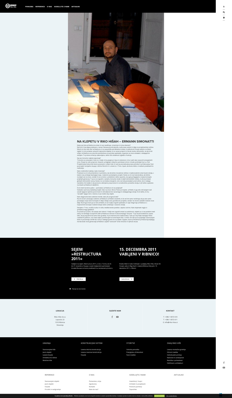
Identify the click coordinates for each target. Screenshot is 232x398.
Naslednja (125, 279)
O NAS (91, 375)
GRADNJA (47, 343)
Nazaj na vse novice (78, 289)
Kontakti (92, 387)
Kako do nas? (93, 389)
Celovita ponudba (132, 349)
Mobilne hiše (47, 360)
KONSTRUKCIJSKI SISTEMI (91, 343)
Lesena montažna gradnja (176, 349)
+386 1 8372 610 (171, 317)
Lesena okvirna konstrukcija (91, 349)
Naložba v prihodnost (175, 360)
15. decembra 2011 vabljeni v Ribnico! (139, 251)
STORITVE (130, 343)
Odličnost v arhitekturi (175, 363)
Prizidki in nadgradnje (53, 389)
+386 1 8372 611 (171, 319)
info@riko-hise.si (171, 322)
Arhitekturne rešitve (50, 358)
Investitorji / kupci (135, 381)
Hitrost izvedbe (172, 352)
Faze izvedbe (131, 355)
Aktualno (75, 7)
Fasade (83, 355)
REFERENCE (49, 375)
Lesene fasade (48, 355)
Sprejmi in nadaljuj (159, 396)
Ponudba (29, 7)
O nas (49, 7)
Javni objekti (47, 352)
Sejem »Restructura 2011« (86, 254)
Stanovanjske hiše (49, 349)
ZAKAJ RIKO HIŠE (174, 343)
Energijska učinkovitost (134, 352)
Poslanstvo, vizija (95, 381)
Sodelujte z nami (61, 7)
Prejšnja (80, 279)
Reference (40, 7)
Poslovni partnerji (135, 387)
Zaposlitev (133, 389)
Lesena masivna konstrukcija (91, 352)
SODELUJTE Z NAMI (137, 375)
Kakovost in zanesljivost (175, 358)
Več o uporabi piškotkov (171, 395)
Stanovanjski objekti (52, 381)
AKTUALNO (179, 375)
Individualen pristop (174, 355)
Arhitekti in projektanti (137, 384)
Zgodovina (93, 384)
